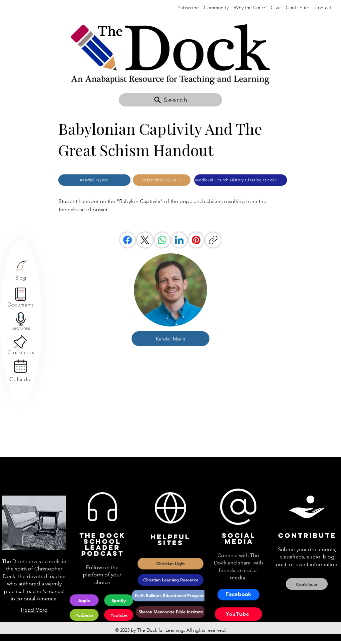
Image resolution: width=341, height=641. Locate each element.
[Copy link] (213, 240)
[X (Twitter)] (145, 240)
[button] (170, 100)
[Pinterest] (196, 240)
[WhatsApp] (162, 240)
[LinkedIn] (179, 240)
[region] (21, 271)
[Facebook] (127, 240)
